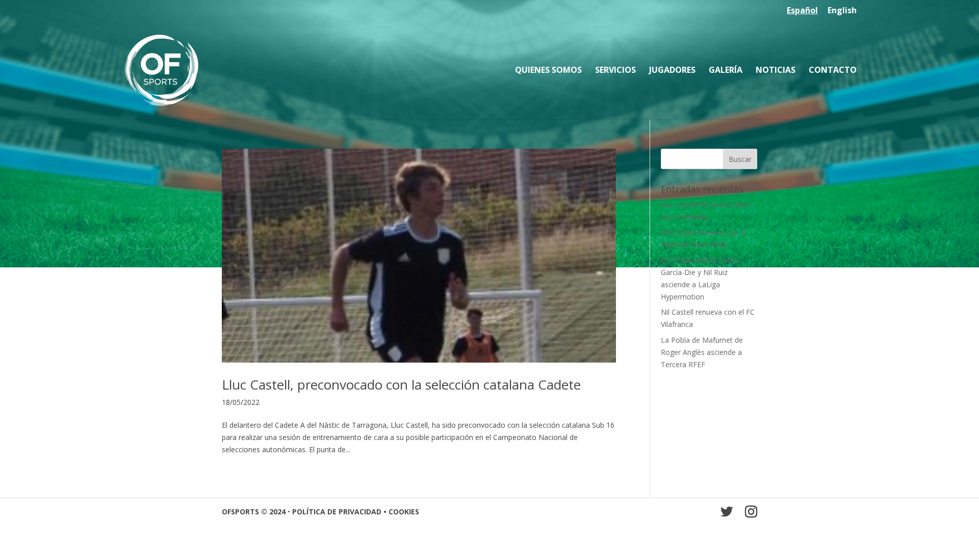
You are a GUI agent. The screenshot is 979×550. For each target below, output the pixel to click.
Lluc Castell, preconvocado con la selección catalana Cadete (401, 384)
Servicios (615, 70)
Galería (725, 70)
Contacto (833, 70)
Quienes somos (548, 70)
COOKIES (404, 511)
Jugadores (672, 70)
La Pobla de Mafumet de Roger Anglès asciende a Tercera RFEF (702, 352)
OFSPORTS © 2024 (254, 511)
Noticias (775, 70)
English (842, 11)
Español (802, 11)
